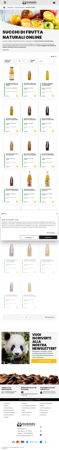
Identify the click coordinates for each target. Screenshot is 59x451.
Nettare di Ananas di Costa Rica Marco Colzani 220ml (47, 84)
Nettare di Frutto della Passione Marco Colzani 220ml (48, 261)
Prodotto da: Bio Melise (11, 91)
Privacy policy (44, 410)
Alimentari (10, 7)
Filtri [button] (53, 56)
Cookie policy (44, 412)
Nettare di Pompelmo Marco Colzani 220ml (30, 154)
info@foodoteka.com (27, 435)
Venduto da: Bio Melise (11, 88)
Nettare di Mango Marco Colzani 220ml (30, 296)
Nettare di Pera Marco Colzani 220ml (12, 154)
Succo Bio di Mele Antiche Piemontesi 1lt (30, 190)
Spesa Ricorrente (9, 410)
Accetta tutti (48, 237)
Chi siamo (24, 403)
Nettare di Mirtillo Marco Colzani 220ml (48, 119)
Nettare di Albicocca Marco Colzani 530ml (30, 260)
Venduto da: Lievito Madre (28, 88)
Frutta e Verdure (19, 7)
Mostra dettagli (51, 232)
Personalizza (28, 237)
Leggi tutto (6, 50)
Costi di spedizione (45, 408)
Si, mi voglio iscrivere (44, 361)
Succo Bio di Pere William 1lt (46, 190)
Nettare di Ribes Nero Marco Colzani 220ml (48, 154)
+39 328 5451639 (9, 393)
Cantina (6, 405)
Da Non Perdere (8, 408)
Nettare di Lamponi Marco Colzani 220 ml (12, 296)
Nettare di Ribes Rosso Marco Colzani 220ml (12, 190)
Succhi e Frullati (30, 7)
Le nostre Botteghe (9, 412)
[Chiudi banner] (56, 214)
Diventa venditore (27, 412)
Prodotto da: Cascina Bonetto (29, 198)
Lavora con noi (26, 415)
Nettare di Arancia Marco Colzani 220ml (12, 119)
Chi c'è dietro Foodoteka (29, 405)
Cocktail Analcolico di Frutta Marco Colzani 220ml (12, 261)
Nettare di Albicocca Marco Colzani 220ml (30, 84)
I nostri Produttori (9, 415)
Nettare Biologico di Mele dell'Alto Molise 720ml (12, 84)
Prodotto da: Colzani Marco (29, 92)
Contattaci (43, 415)
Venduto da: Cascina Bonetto (29, 194)
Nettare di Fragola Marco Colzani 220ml (30, 119)
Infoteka (6, 417)
